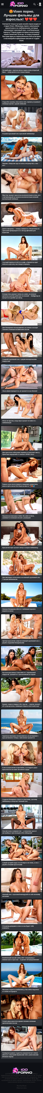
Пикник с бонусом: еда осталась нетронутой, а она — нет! (21, 164)
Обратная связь (21, 1088)
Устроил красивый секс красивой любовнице (18, 134)
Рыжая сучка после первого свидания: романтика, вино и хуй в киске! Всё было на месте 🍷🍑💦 (20, 485)
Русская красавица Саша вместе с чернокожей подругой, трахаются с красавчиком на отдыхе (19, 673)
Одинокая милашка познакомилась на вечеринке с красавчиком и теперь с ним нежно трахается (20, 737)
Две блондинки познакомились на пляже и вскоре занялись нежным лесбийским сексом (20, 328)
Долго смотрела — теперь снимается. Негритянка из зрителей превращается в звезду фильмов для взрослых (21, 230)
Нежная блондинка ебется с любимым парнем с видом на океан (19, 610)
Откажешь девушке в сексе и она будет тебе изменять (18, 927)
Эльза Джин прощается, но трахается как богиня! (19, 391)
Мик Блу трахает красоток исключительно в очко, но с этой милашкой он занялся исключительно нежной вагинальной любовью (21, 197)
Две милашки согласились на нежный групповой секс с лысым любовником (21, 578)
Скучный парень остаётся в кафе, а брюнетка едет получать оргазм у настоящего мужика (20, 263)
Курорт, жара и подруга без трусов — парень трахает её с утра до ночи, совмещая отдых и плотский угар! (21, 705)
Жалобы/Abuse (21, 1086)
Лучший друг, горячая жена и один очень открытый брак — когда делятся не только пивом (20, 71)
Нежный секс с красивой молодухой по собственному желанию (21, 895)
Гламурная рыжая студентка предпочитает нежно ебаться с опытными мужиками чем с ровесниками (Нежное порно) (20, 1055)
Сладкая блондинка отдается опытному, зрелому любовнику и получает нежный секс (19, 800)
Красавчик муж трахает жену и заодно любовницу (20, 548)
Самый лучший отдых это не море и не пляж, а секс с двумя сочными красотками (20, 864)
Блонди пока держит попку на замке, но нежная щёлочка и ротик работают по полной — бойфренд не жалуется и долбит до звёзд (21, 296)
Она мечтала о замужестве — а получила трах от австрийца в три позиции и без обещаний (19, 832)
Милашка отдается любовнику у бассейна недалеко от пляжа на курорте (20, 990)
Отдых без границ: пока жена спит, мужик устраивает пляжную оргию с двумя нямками (21, 103)
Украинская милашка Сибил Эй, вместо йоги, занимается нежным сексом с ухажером (18, 517)
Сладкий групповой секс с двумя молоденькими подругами (19, 360)
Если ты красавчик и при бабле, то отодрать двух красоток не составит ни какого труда (19, 768)
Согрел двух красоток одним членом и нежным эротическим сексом (19, 1022)
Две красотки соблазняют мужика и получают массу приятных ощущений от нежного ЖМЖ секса (21, 453)
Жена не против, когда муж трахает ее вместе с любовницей (19, 422)
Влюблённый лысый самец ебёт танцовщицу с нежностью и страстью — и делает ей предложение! (20, 959)
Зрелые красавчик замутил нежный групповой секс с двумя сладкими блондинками (21, 642)
